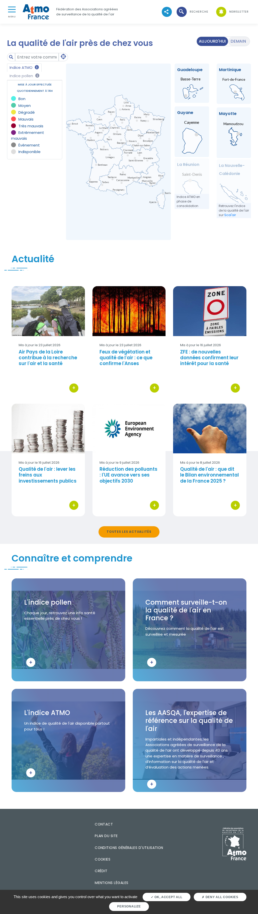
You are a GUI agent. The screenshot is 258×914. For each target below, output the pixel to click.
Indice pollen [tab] (22, 75)
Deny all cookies (221, 897)
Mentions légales (111, 882)
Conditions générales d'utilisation (129, 847)
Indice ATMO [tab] (22, 67)
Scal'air (230, 215)
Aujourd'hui (212, 41)
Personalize (129, 906)
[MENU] (12, 9)
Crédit (101, 870)
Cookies (102, 859)
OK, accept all (167, 897)
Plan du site (106, 835)
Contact (104, 824)
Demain (238, 41)
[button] (192, 12)
